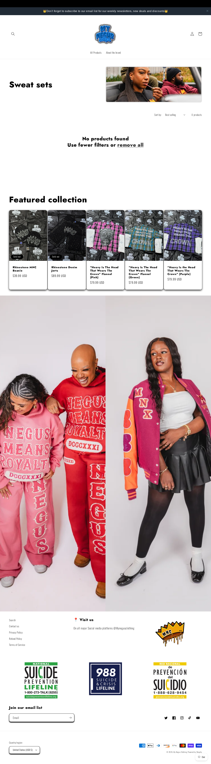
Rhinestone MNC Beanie (24, 269)
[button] (13, 34)
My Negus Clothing (180, 752)
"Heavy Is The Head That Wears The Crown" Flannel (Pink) (104, 272)
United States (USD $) (23, 749)
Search (12, 620)
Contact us (14, 626)
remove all (130, 145)
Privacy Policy (16, 632)
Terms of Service (17, 645)
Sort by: (158, 115)
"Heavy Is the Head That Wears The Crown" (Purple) (181, 271)
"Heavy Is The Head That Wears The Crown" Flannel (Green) (143, 272)
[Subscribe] (70, 717)
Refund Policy (15, 638)
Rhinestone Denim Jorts (64, 269)
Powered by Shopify (195, 752)
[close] (207, 11)
